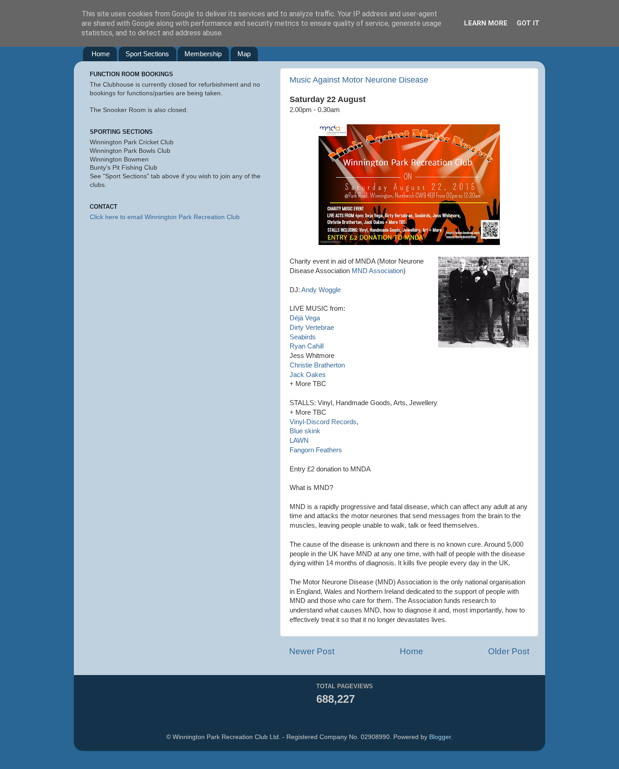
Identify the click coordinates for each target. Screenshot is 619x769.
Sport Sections (147, 54)
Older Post (508, 651)
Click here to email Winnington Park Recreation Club (165, 217)
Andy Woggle (321, 290)
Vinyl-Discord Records (323, 422)
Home (101, 54)
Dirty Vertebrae (312, 327)
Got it (528, 23)
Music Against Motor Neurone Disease (359, 79)
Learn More (486, 23)
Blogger (440, 737)
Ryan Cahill (307, 346)
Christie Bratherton (317, 365)
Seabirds (303, 337)
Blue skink (305, 431)
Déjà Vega (305, 318)
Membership (203, 54)
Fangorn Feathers (316, 450)
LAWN (299, 440)
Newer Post (311, 651)
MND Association (377, 270)
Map (244, 54)
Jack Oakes (308, 374)
